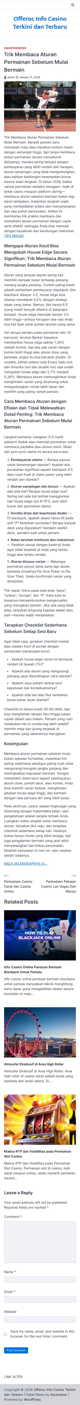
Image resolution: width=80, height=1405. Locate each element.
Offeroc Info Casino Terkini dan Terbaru (40, 23)
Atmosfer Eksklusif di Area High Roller (34, 1064)
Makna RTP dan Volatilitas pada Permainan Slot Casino (37, 1153)
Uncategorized (15, 48)
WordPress (32, 1399)
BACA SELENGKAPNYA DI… (25, 864)
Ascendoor (58, 1394)
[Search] (73, 5)
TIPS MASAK (14, 236)
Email (9, 1292)
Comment (13, 1217)
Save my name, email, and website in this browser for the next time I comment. (42, 1333)
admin (11, 77)
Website (10, 1312)
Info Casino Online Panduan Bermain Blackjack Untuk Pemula (33, 969)
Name (10, 1272)
